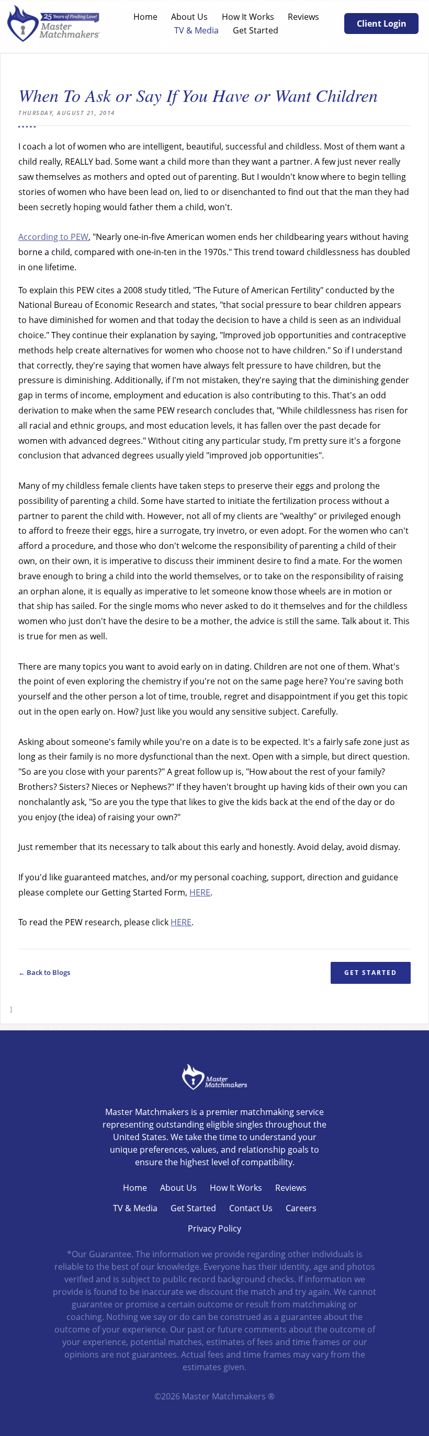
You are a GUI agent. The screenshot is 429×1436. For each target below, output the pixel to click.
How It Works (248, 17)
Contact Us (251, 1208)
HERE (199, 892)
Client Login (382, 23)
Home (145, 17)
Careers (301, 1208)
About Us (189, 17)
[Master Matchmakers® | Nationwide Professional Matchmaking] (53, 23)
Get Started (255, 30)
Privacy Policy (214, 1228)
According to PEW (53, 237)
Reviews (303, 17)
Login (6, 1429)
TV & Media (196, 30)
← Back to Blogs (44, 972)
